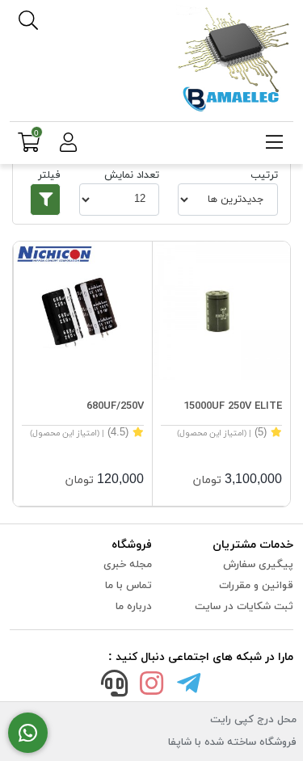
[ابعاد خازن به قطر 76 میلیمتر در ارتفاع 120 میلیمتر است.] (222, 311)
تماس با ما (128, 585)
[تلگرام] (188, 686)
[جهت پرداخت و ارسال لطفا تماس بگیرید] (28, 733)
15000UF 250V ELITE (232, 406)
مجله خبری (127, 564)
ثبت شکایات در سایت (244, 606)
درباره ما (134, 606)
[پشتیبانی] (115, 686)
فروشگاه (132, 545)
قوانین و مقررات (256, 585)
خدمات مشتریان (253, 545)
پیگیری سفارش (258, 564)
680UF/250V (115, 406)
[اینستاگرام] (152, 686)
